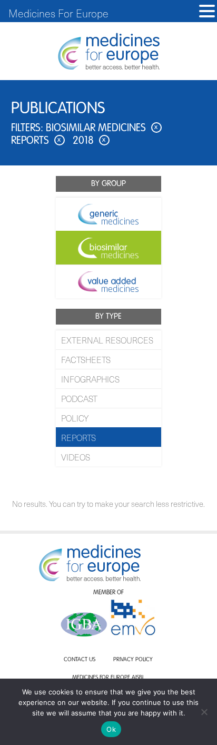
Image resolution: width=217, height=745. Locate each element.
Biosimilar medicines (102, 128)
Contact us (79, 660)
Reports (78, 437)
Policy (74, 417)
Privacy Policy (133, 660)
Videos (75, 456)
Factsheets (86, 359)
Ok (111, 729)
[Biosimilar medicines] (108, 247)
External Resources (107, 340)
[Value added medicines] (108, 281)
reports (36, 141)
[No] (204, 712)
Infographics (90, 378)
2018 (89, 141)
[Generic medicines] (108, 214)
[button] (207, 11)
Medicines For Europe (58, 13)
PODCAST (79, 398)
